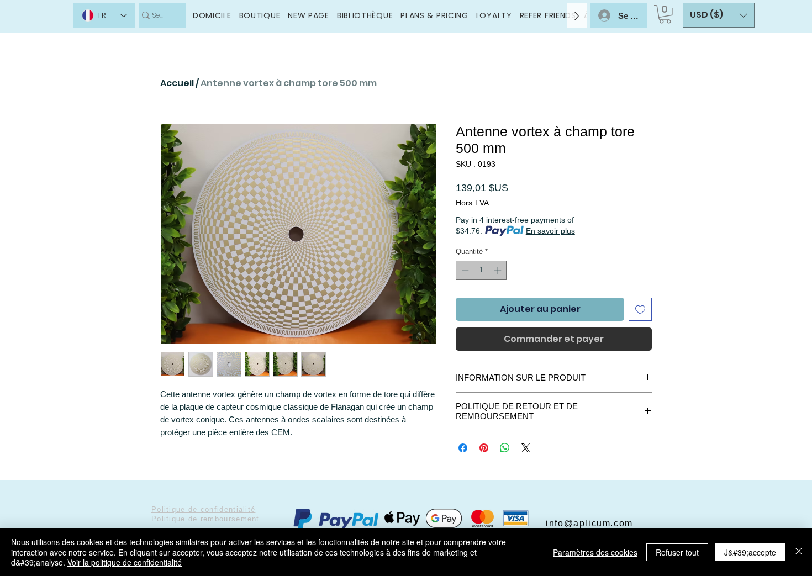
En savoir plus (550, 230)
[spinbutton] (481, 270)
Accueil (177, 83)
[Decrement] (464, 270)
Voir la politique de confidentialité (124, 562)
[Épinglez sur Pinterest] (484, 448)
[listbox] (719, 15)
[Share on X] (525, 448)
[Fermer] (798, 552)
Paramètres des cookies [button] (595, 552)
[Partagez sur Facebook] (463, 448)
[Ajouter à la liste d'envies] (640, 309)
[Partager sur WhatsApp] (505, 448)
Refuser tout (677, 552)
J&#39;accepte (750, 552)
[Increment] (498, 270)
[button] (665, 14)
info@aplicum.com (589, 523)
